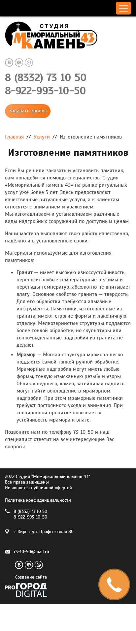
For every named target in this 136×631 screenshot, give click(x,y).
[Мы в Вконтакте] (9, 62)
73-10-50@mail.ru (31, 551)
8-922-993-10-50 (45, 91)
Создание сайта (31, 577)
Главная (14, 137)
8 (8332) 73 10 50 (46, 78)
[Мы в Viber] (19, 62)
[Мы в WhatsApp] (29, 62)
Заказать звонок (28, 111)
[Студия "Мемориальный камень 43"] (68, 36)
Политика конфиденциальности (38, 500)
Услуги (42, 137)
